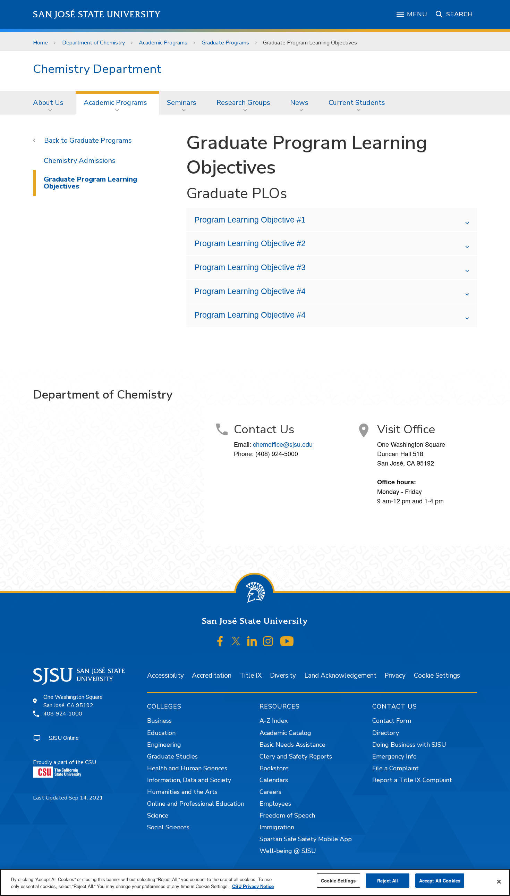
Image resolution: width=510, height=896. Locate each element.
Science (157, 815)
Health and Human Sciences (187, 768)
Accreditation (211, 675)
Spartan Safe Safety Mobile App (306, 839)
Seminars (181, 102)
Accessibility (165, 675)
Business (159, 721)
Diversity (283, 675)
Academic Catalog (285, 733)
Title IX (251, 675)
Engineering (164, 744)
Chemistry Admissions (80, 160)
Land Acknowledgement (340, 675)
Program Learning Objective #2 (250, 243)
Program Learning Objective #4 (250, 291)
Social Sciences (168, 827)
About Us (48, 102)
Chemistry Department (97, 69)
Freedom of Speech (287, 815)
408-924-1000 (62, 714)
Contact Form (391, 721)
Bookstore (274, 768)
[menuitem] (50, 103)
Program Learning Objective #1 (250, 219)
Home (40, 43)
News (299, 102)
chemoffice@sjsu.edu (283, 444)
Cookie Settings (437, 675)
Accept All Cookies (439, 880)
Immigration (277, 827)
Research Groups (243, 102)
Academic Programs (163, 43)
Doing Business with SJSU (409, 744)
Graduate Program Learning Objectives (90, 183)
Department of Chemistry (93, 43)
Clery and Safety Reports (296, 756)
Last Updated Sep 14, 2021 (68, 798)
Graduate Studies (172, 756)
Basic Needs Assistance (292, 744)
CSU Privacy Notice (253, 886)
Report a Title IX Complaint (412, 780)
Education (161, 733)
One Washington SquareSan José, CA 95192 (73, 701)
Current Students (357, 102)
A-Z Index (274, 721)
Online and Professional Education (195, 803)
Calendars (274, 780)
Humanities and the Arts (182, 792)
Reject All (387, 880)
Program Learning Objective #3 (250, 267)
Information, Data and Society (189, 780)
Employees (275, 803)
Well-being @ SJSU (288, 851)
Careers (270, 792)
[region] (255, 882)
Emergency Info (394, 756)
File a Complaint (395, 768)
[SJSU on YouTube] (287, 641)
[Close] (499, 881)
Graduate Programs (225, 43)
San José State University (97, 14)
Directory (385, 733)
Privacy (395, 675)
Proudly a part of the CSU (64, 762)
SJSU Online (64, 738)
